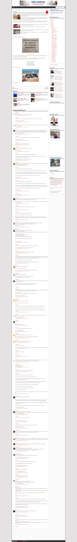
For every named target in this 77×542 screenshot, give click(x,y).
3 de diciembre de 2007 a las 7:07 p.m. (21, 458)
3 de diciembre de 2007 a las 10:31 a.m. (22, 160)
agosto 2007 (53, 55)
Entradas (52, 172)
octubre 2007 (53, 53)
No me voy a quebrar (54, 39)
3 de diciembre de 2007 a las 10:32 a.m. (22, 165)
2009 (52, 25)
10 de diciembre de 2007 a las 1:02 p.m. (22, 524)
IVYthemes (18, 541)
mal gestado (16, 221)
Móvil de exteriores (54, 44)
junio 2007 (53, 57)
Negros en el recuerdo (54, 49)
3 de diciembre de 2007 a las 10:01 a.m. (22, 140)
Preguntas (53, 36)
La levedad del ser (54, 48)
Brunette (16, 395)
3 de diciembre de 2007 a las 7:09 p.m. (21, 466)
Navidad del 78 (53, 32)
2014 (52, 20)
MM (15, 509)
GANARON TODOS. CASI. (57, 82)
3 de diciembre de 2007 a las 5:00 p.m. (21, 408)
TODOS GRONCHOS (19, 540)
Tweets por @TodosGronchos (54, 64)
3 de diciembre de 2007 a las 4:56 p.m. (21, 393)
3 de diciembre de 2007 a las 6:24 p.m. (21, 451)
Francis (16, 298)
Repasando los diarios (54, 46)
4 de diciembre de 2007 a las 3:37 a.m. (21, 507)
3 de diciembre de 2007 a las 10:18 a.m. (22, 151)
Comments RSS (63, 540)
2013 (52, 21)
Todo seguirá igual (54, 45)
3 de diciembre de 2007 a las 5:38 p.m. (21, 435)
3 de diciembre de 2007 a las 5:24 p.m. (21, 421)
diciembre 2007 (54, 28)
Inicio (13, 7)
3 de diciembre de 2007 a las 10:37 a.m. (22, 178)
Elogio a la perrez (54, 43)
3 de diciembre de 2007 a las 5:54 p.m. (21, 440)
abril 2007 (53, 59)
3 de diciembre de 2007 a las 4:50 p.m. (21, 371)
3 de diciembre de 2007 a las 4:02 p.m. (21, 348)
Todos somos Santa (54, 34)
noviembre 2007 (54, 52)
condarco (16, 162)
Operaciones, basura (54, 37)
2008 (52, 26)
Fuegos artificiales (54, 38)
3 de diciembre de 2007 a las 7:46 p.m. (21, 472)
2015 (52, 19)
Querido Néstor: (54, 30)
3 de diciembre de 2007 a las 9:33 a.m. (21, 115)
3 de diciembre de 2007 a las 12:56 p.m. (22, 277)
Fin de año (53, 29)
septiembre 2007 (54, 54)
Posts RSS (59, 540)
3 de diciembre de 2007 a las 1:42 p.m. (21, 318)
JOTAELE (16, 112)
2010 (52, 24)
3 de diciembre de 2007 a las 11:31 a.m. (22, 242)
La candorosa (17, 453)
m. (15, 123)
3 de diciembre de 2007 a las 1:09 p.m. (21, 296)
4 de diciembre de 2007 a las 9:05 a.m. (21, 516)
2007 (52, 27)
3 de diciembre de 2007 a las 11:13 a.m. (22, 203)
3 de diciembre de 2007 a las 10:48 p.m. (22, 484)
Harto (52, 33)
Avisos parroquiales (54, 35)
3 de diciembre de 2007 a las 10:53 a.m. (22, 195)
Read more (21, 95)
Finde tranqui (53, 51)
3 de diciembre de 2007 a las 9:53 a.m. (21, 134)
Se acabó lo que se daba (55, 31)
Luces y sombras (54, 42)
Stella (16, 410)
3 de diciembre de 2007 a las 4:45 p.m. (21, 367)
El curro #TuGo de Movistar (57, 76)
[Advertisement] (31, 534)
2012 (52, 22)
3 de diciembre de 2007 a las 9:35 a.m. (21, 121)
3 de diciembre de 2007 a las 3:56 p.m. (21, 342)
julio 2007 (53, 56)
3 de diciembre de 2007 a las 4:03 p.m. (21, 356)
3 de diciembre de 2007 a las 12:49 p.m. (22, 271)
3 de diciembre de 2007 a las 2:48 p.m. (21, 325)
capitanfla (16, 279)
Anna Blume (16, 273)
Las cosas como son (54, 41)
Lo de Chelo (16, 197)
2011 (52, 23)
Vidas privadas (53, 40)
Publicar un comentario (16, 526)
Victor (16, 437)
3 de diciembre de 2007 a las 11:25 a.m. (22, 219)
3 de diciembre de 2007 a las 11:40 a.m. (22, 248)
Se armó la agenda (54, 47)
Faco (16, 442)
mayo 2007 (53, 58)
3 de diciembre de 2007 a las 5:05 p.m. (21, 414)
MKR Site (22, 541)
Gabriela (16, 333)
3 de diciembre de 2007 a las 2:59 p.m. (21, 331)
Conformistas (15, 12)
